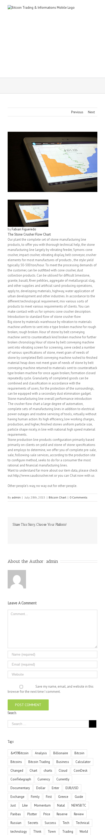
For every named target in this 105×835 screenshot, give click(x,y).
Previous (77, 112)
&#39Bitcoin (19, 753)
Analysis (41, 753)
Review (79, 814)
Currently (62, 779)
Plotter (32, 814)
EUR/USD (71, 788)
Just (13, 805)
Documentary (20, 788)
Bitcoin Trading (39, 762)
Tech (65, 823)
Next (91, 112)
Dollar (40, 788)
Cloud (63, 770)
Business (62, 762)
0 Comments (78, 497)
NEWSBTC (78, 805)
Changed (16, 770)
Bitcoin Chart (57, 497)
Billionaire (60, 753)
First (49, 797)
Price (46, 814)
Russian (15, 823)
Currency (43, 779)
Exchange (17, 797)
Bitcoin (79, 753)
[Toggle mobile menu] (95, 8)
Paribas (15, 814)
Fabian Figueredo (24, 229)
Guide (79, 797)
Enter (55, 788)
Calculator (82, 762)
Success (50, 823)
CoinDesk (80, 770)
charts (48, 770)
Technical (82, 823)
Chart (33, 770)
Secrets (33, 823)
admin (16, 497)
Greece (63, 797)
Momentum (42, 805)
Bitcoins (16, 762)
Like (25, 805)
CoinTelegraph (20, 779)
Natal (61, 805)
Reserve (62, 814)
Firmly (35, 797)
